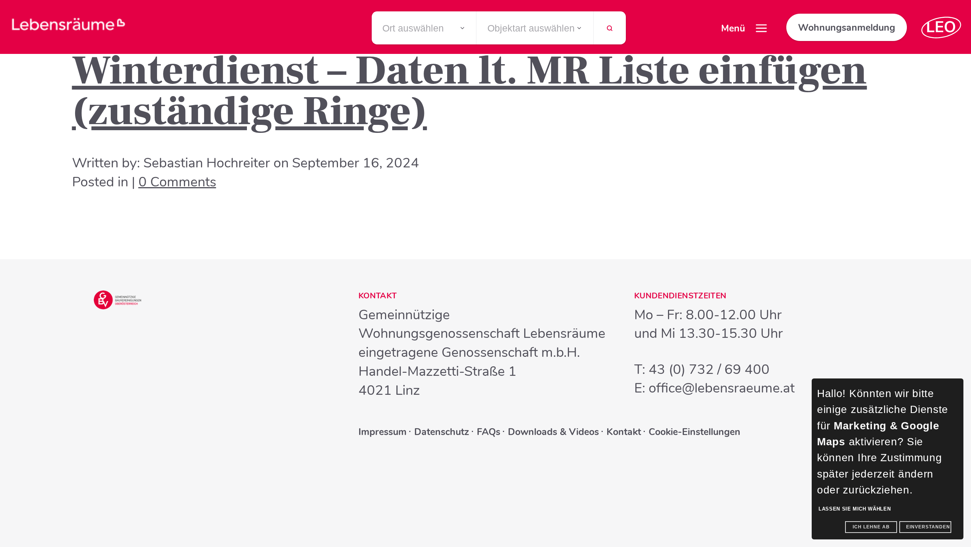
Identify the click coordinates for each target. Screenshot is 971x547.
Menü (733, 28)
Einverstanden (928, 527)
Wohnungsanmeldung (846, 27)
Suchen (609, 31)
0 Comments (177, 182)
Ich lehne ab (871, 527)
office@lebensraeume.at (722, 388)
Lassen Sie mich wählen (855, 509)
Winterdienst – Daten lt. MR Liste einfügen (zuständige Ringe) (469, 90)
